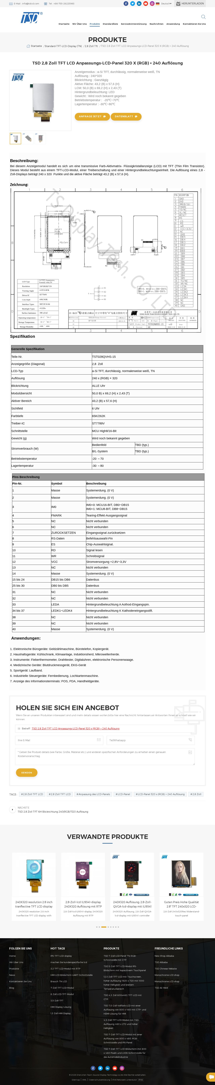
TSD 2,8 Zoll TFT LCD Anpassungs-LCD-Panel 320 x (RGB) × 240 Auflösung (75, 728)
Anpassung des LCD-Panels (94, 794)
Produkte (95, 24)
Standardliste (110, 24)
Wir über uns (79, 24)
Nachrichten (156, 24)
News (12, 975)
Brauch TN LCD (59, 981)
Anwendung (173, 24)
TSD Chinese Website (166, 968)
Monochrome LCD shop (167, 975)
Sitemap (76, 1079)
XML (84, 1079)
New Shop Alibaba (164, 955)
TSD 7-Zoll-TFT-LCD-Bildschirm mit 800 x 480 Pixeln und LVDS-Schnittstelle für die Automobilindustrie (125, 1053)
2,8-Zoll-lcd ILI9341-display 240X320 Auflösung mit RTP (34, 904)
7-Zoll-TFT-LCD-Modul (62, 987)
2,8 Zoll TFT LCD (33, 794)
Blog (11, 987)
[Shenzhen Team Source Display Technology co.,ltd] (31, 17)
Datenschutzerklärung (99, 1079)
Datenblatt (124, 116)
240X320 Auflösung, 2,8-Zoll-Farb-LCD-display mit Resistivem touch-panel (181, 904)
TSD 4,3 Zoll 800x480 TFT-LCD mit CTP (123, 997)
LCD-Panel (124, 794)
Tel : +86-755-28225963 (61, 3)
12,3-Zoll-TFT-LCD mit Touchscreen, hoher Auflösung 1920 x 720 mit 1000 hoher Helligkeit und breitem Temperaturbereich (124, 982)
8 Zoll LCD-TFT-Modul (62, 994)
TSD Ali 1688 (161, 987)
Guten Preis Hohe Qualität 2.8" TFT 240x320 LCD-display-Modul (132, 904)
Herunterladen (193, 3)
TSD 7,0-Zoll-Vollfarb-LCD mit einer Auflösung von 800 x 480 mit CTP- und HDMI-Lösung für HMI (125, 1009)
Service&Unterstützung (134, 24)
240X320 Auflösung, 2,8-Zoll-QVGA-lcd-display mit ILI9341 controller (83, 904)
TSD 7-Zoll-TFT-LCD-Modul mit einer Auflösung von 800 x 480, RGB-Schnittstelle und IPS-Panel (123, 1038)
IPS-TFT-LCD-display (61, 955)
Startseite (64, 24)
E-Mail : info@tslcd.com (26, 3)
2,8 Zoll (196, 794)
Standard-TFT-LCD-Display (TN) (63, 46)
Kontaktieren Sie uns (194, 24)
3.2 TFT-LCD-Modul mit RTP (65, 968)
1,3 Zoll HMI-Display (61, 1013)
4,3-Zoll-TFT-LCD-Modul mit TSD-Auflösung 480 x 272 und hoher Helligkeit (121, 1024)
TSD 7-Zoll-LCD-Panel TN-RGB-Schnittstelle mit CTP (120, 957)
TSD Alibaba (161, 962)
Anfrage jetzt (90, 116)
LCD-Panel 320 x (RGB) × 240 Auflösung (161, 794)
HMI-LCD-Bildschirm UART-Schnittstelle (72, 975)
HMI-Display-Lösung (61, 1007)
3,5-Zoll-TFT (57, 1000)
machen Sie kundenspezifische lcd (69, 962)
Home (12, 955)
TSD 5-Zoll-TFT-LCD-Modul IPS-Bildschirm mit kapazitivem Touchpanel (125, 968)
